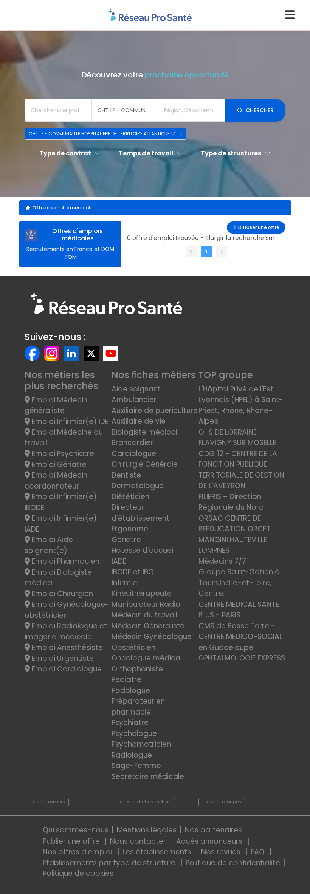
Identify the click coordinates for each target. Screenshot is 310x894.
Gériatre (126, 540)
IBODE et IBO (133, 572)
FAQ (259, 852)
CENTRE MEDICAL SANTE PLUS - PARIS (238, 609)
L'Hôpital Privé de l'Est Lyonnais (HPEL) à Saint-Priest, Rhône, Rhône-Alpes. (240, 405)
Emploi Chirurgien (61, 594)
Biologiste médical (144, 432)
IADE (119, 561)
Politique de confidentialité (233, 863)
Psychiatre (130, 723)
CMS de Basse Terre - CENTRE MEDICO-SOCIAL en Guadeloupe (240, 637)
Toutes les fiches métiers (143, 801)
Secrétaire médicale (148, 777)
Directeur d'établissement (140, 512)
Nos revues (221, 852)
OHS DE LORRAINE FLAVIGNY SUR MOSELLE (237, 437)
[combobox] (58, 110)
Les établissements (157, 852)
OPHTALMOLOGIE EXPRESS (241, 658)
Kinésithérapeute (142, 593)
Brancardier (132, 443)
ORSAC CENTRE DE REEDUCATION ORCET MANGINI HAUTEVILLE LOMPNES (234, 534)
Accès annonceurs (210, 841)
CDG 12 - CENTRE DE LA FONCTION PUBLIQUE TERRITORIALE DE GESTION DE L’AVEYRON (241, 470)
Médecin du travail (145, 615)
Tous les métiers (46, 801)
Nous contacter (139, 841)
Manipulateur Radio (146, 604)
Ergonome (130, 529)
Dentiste (126, 475)
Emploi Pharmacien (64, 561)
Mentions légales (147, 830)
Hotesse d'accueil (143, 550)
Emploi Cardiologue (66, 669)
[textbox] (58, 110)
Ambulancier (134, 399)
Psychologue (134, 734)
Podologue (131, 690)
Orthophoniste (137, 669)
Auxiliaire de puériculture (155, 410)
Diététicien (130, 497)
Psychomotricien (141, 744)
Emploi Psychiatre (62, 454)
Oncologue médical (147, 658)
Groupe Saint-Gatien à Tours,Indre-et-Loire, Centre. (239, 583)
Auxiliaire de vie (139, 421)
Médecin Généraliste (148, 626)
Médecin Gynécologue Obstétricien (152, 642)
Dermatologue (138, 486)
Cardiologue (134, 454)
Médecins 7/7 (222, 561)
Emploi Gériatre (58, 464)
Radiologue (132, 755)
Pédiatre (126, 679)
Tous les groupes (221, 801)
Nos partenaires (213, 830)
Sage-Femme (136, 766)
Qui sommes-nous (75, 830)
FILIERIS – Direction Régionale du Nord (231, 502)
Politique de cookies (78, 873)
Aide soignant (136, 389)
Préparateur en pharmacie (138, 706)
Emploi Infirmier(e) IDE (69, 421)
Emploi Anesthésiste (66, 647)
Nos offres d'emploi (78, 852)
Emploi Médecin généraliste (56, 405)
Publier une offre (72, 841)
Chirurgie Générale (145, 464)
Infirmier (126, 583)
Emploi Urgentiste (62, 658)
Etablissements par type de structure (110, 863)
